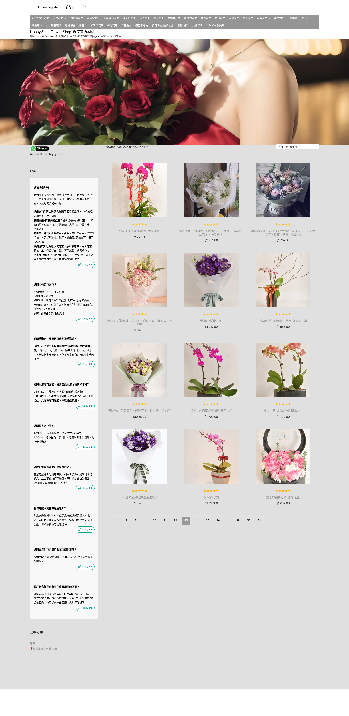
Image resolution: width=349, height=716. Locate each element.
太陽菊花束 (174, 18)
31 (259, 520)
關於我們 (183, 25)
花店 (32, 643)
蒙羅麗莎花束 (111, 18)
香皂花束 (112, 25)
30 (248, 520)
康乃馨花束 (76, 18)
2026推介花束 (40, 18)
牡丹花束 (206, 18)
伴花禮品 (126, 25)
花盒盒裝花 (93, 18)
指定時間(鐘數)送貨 (163, 25)
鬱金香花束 (190, 18)
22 (175, 520)
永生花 (305, 18)
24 (196, 520)
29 (238, 520)
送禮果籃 (70, 25)
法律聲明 (197, 25)
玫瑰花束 (58, 18)
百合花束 (220, 18)
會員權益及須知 (215, 25)
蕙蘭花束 (234, 18)
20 (154, 520)
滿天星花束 (129, 18)
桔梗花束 (248, 18)
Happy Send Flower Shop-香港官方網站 (62, 32)
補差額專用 (141, 25)
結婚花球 (37, 25)
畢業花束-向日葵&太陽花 (271, 18)
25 (207, 520)
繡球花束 (158, 18)
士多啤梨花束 (96, 25)
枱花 (81, 25)
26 (218, 520)
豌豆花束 (144, 18)
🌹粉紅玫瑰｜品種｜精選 (44, 648)
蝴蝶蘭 (294, 18)
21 (165, 520)
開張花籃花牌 (53, 25)
